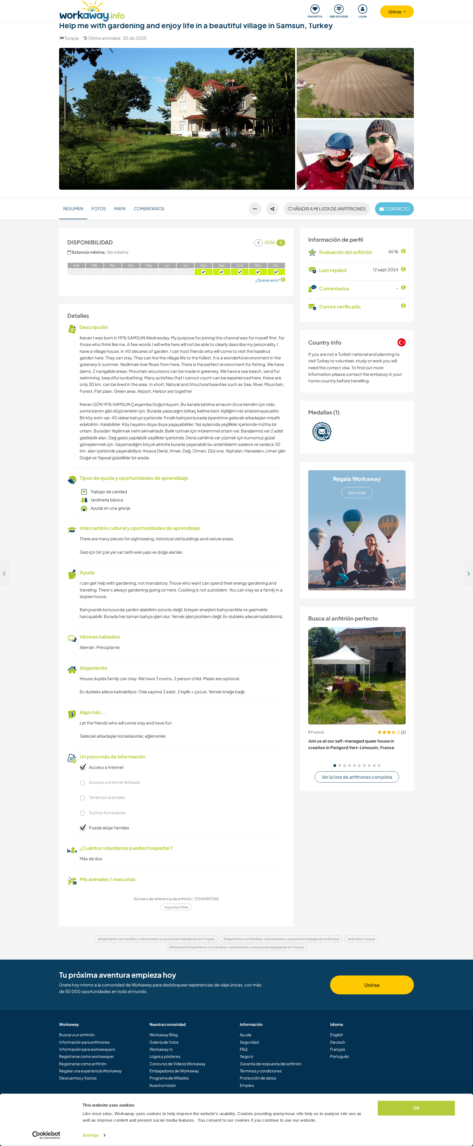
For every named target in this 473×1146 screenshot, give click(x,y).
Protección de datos (258, 1077)
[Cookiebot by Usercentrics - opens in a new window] (46, 1135)
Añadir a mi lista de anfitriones (329, 209)
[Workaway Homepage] (92, 10)
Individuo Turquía (361, 939)
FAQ (243, 1049)
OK (416, 1108)
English (336, 1034)
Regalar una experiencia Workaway (90, 1070)
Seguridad (249, 1042)
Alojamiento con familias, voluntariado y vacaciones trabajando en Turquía (156, 939)
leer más (357, 492)
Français (337, 1049)
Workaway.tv (161, 1049)
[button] (334, 765)
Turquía (72, 38)
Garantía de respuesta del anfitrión (270, 1063)
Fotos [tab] (98, 208)
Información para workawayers (87, 1049)
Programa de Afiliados (169, 1077)
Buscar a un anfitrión (77, 1034)
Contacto (396, 209)
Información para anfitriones (84, 1042)
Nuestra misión (162, 1085)
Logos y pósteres (164, 1056)
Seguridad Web (176, 907)
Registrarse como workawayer (86, 1056)
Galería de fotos (163, 1042)
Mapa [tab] (120, 208)
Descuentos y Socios (78, 1077)
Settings (91, 1135)
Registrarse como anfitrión (82, 1063)
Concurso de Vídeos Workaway (177, 1063)
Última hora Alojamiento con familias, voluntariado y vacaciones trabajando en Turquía (236, 947)
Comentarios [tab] (149, 208)
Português (339, 1056)
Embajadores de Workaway (174, 1070)
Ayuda (245, 1034)
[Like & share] (272, 208)
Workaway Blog (163, 1034)
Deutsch (337, 1042)
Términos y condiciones (261, 1070)
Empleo (247, 1085)
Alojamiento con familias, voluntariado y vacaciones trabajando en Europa (281, 939)
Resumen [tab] (73, 208)
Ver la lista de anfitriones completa (357, 777)
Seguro (246, 1056)
